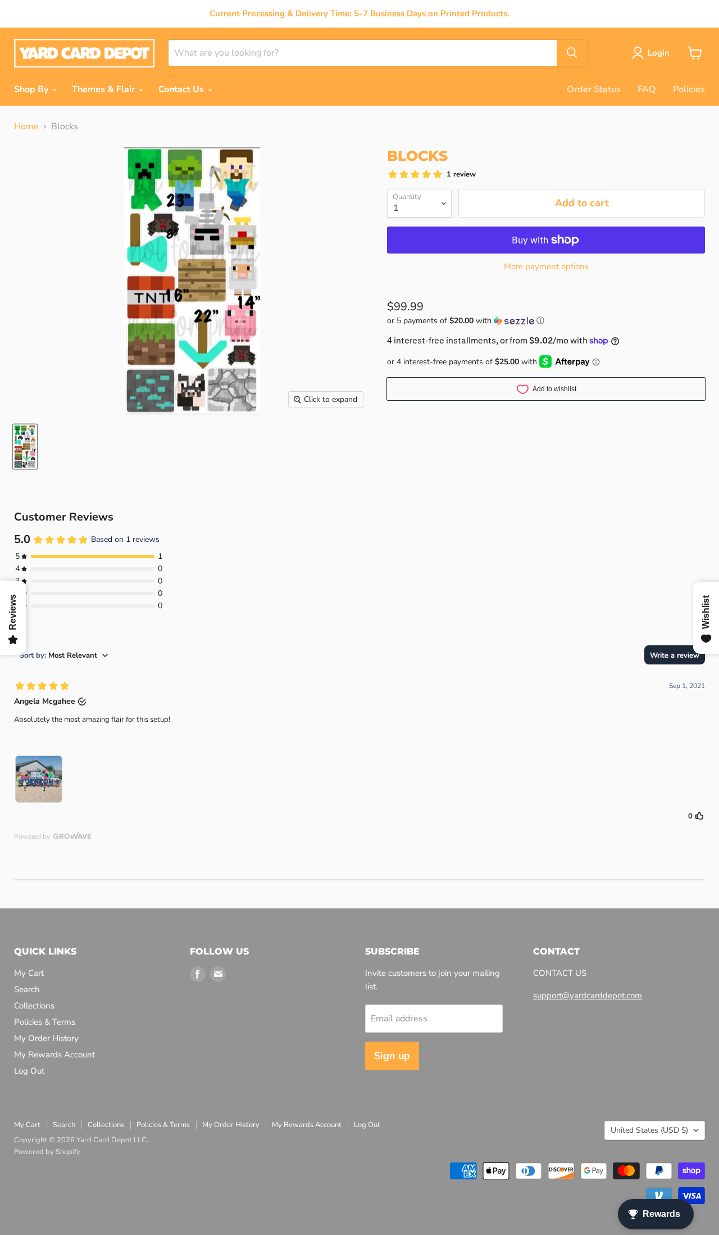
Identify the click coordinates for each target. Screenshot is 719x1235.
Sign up (392, 1055)
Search (27, 989)
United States (649, 1130)
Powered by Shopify (47, 1152)
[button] (546, 320)
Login (659, 52)
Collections (34, 1005)
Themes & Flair (104, 89)
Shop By (32, 89)
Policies (689, 89)
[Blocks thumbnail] (25, 446)
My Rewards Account (54, 1054)
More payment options (546, 267)
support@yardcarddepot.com (587, 995)
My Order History (46, 1038)
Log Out (29, 1070)
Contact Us (182, 89)
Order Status (594, 89)
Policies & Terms (44, 1022)
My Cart (29, 973)
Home (26, 126)
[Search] (572, 53)
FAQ (647, 89)
